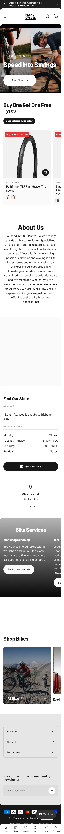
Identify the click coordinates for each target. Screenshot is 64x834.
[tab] (19, 121)
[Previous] (5, 4)
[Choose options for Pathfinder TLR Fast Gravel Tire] (45, 172)
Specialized (12, 182)
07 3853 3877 (31, 498)
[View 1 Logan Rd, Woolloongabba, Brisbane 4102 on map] (30, 352)
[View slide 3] (35, 506)
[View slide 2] (31, 506)
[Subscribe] (51, 790)
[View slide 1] (27, 506)
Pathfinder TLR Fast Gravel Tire (26, 186)
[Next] (56, 4)
